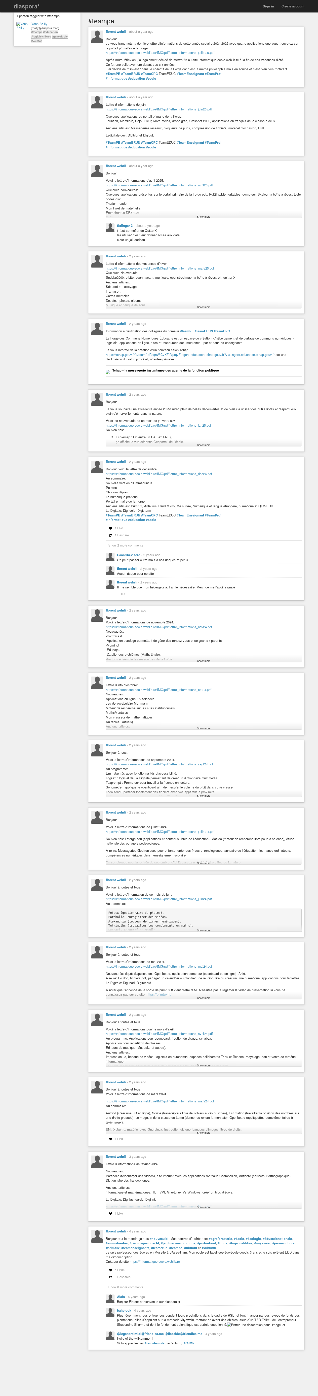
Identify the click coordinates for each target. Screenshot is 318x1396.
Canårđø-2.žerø (129, 554)
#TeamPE (113, 73)
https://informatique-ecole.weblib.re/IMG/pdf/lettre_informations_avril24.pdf (159, 1033)
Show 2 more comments (125, 545)
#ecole (151, 78)
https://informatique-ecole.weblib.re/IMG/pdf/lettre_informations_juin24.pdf (159, 898)
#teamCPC (222, 331)
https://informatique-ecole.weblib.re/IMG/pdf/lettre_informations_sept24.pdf (159, 764)
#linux (222, 1243)
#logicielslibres (41, 36)
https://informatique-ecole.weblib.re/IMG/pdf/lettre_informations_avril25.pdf (159, 185)
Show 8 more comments (125, 1287)
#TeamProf (213, 73)
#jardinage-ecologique (178, 1243)
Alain (121, 1296)
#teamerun (159, 1248)
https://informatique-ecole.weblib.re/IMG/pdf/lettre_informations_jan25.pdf (158, 425)
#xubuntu (209, 1248)
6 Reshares (122, 1277)
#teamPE (187, 331)
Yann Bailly (39, 24)
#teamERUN (204, 331)
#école (239, 1238)
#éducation (136, 78)
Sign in (268, 6)
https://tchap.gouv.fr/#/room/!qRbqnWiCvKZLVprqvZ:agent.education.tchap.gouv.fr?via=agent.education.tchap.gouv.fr (190, 354)
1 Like (119, 528)
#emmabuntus (117, 1243)
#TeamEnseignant (190, 73)
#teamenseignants (135, 1248)
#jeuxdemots (154, 1343)
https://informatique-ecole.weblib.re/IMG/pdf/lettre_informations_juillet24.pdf (160, 831)
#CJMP (189, 1343)
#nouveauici (159, 1238)
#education (50, 32)
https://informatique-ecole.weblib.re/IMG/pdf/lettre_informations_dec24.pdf (159, 473)
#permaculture (283, 1243)
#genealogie (60, 36)
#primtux (112, 1248)
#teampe (36, 32)
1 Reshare (122, 535)
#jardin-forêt (206, 1243)
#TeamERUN (130, 73)
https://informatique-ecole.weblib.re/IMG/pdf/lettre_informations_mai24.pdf (159, 966)
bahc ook (124, 1310)
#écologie (253, 1238)
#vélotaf (36, 41)
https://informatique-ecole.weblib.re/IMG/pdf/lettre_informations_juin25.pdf (159, 109)
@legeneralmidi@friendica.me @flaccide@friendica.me (160, 1333)
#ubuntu (190, 1248)
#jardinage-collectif (144, 1243)
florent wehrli (116, 31)
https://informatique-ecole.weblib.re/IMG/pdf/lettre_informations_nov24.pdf (159, 626)
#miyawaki (262, 1243)
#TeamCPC (149, 73)
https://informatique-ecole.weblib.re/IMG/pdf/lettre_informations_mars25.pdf (160, 268)
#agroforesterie (220, 1238)
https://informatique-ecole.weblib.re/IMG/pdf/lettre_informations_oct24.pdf (158, 689)
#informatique (116, 78)
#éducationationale (277, 1238)
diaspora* (27, 6)
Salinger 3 (125, 225)
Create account (292, 6)
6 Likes (119, 1269)
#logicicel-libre (240, 1243)
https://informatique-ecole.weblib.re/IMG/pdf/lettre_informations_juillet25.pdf (160, 52)
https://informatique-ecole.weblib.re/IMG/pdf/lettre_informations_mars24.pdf (160, 1101)
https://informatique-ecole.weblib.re (155, 1261)
